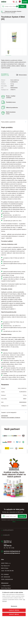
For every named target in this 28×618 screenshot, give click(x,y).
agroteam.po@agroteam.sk (12, 553)
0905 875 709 (7, 542)
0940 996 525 (7, 545)
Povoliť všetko (14, 614)
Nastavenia (14, 606)
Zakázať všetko (14, 610)
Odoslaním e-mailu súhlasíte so (14, 520)
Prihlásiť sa (22, 516)
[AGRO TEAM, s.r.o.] (3, 1)
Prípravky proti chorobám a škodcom (13, 11)
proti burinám (4, 415)
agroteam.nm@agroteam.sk (12, 551)
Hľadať (22, 6)
